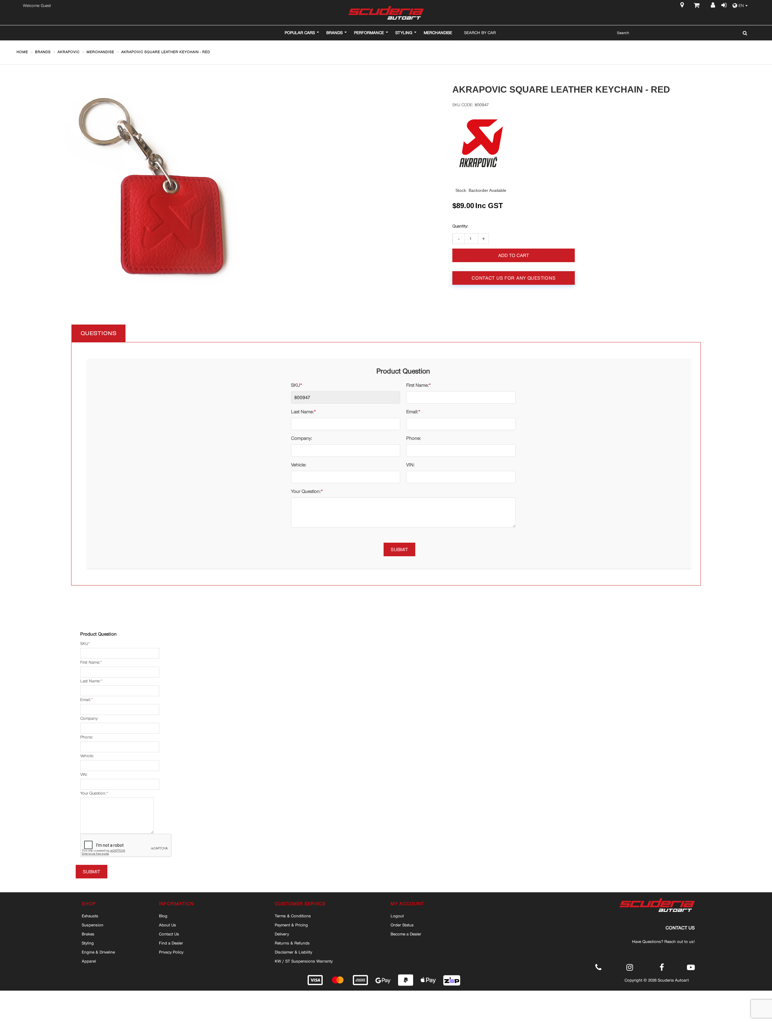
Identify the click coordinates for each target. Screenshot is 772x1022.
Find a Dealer (171, 943)
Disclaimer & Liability (293, 952)
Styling (88, 943)
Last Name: (302, 411)
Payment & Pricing (291, 924)
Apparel (89, 961)
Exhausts (90, 915)
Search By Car (480, 32)
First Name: (417, 385)
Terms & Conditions (293, 915)
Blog (163, 915)
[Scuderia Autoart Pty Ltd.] (386, 13)
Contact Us (169, 934)
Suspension (92, 924)
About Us (167, 924)
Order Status (402, 924)
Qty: (460, 226)
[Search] (743, 32)
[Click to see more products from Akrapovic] (481, 143)
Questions (98, 333)
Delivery (282, 934)
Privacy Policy (171, 952)
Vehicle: (298, 464)
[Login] (723, 6)
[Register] (713, 6)
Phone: (413, 438)
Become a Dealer (406, 934)
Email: (412, 411)
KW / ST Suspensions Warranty (304, 961)
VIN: (410, 464)
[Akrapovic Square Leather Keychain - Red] (163, 88)
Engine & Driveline (98, 952)
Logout (397, 915)
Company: (301, 438)
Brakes (88, 934)
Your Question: (306, 491)
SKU (295, 385)
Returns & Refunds (292, 943)
